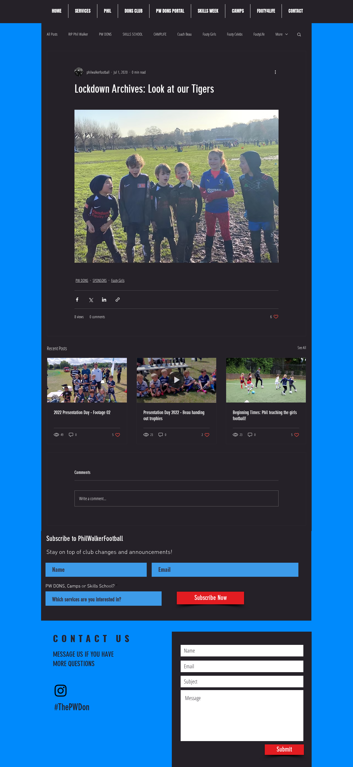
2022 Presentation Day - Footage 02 (82, 412)
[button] (299, 34)
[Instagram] (61, 690)
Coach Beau (184, 34)
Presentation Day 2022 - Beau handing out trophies (173, 415)
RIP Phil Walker (78, 34)
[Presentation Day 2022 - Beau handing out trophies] (176, 380)
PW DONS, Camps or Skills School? (80, 586)
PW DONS (105, 34)
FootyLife (258, 34)
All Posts (52, 34)
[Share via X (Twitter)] (90, 299)
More (279, 34)
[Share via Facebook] (77, 299)
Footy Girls (209, 34)
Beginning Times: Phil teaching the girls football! (265, 415)
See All (302, 347)
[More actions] (275, 72)
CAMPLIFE (160, 34)
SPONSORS (100, 280)
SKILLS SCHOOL (133, 34)
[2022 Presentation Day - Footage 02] (87, 380)
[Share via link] (117, 299)
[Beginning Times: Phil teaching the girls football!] (266, 380)
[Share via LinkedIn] (104, 299)
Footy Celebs (234, 34)
